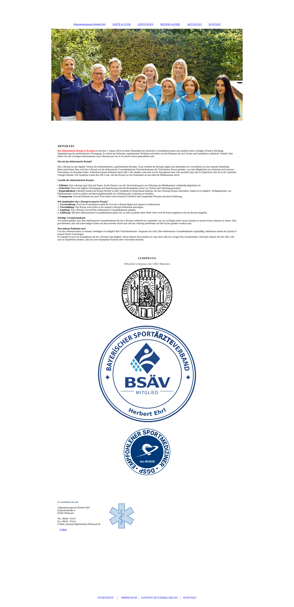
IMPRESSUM (129, 597)
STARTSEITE (105, 597)
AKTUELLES (194, 24)
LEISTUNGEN (145, 24)
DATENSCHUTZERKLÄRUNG (159, 597)
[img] (147, 75)
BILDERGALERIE (170, 24)
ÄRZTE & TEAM (121, 24)
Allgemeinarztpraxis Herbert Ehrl (89, 24)
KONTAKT (215, 24)
